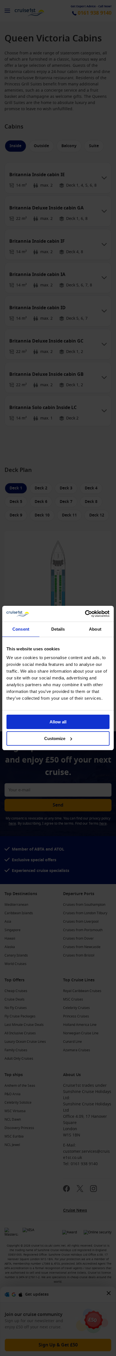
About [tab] (95, 629)
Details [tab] (58, 629)
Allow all (58, 721)
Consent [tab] (20, 629)
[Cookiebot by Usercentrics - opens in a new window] (85, 613)
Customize (54, 738)
